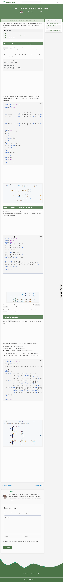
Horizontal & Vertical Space (54, 30)
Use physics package (10, 37)
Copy (41, 103)
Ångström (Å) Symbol (53, 25)
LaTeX (52, 2)
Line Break (50, 28)
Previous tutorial (7, 485)
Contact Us (29, 573)
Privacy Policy (36, 573)
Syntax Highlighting (52, 20)
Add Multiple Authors (53, 23)
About (24, 573)
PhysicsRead (10, 2)
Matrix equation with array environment (15, 35)
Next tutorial (39, 485)
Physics (58, 2)
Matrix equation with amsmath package (14, 33)
